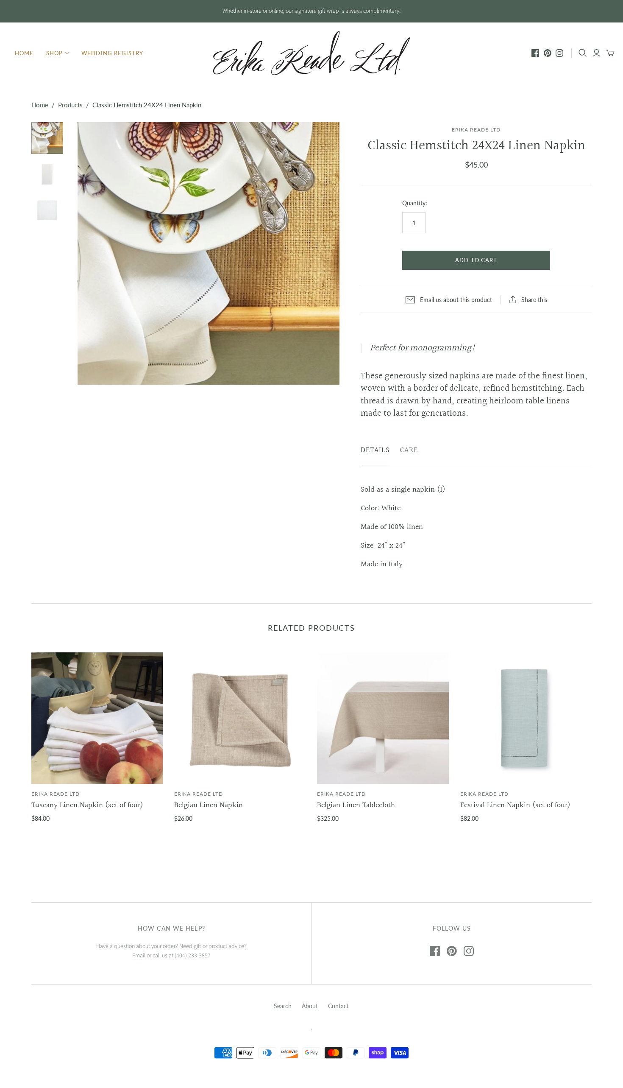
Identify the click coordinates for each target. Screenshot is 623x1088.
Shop (54, 53)
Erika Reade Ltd (55, 794)
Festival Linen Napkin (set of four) (515, 805)
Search (283, 1006)
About (310, 1006)
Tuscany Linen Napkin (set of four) (87, 805)
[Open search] (582, 53)
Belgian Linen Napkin (208, 805)
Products (70, 105)
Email (138, 955)
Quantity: (414, 203)
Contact (338, 1006)
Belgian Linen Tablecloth (356, 805)
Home (24, 53)
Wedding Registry (112, 53)
